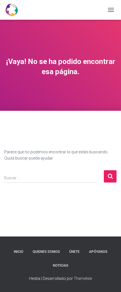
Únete (74, 252)
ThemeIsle (83, 278)
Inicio (18, 252)
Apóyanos (98, 252)
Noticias (60, 265)
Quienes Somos (46, 252)
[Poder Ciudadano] (13, 10)
